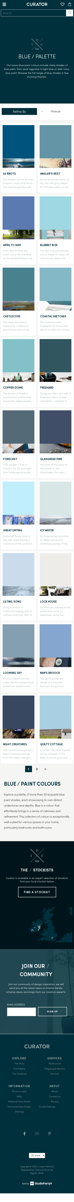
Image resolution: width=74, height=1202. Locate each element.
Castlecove (11, 316)
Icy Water (47, 530)
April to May (12, 245)
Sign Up (52, 1011)
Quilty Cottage (51, 744)
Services (54, 1073)
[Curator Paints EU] (37, 4)
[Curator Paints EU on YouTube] (37, 1134)
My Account (55, 1063)
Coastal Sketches (53, 316)
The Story (19, 1063)
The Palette (19, 1068)
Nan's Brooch (50, 673)
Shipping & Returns (54, 1068)
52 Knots (9, 173)
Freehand (47, 387)
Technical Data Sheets (19, 1106)
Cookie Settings (47, 1106)
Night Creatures (15, 744)
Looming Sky (12, 673)
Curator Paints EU (46, 1166)
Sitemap (19, 1111)
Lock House (48, 601)
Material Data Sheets (19, 1101)
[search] (33, 12)
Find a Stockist (37, 892)
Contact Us (55, 1096)
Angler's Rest (50, 173)
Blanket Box (48, 245)
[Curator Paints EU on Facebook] (25, 1134)
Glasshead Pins (51, 459)
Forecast (10, 459)
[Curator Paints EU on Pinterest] (50, 1134)
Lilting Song (12, 601)
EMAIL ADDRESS (16, 1004)
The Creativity (19, 1073)
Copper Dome (13, 387)
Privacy (55, 1101)
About (54, 1091)
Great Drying (12, 530)
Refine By (19, 112)
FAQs (19, 1096)
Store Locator (19, 1091)
